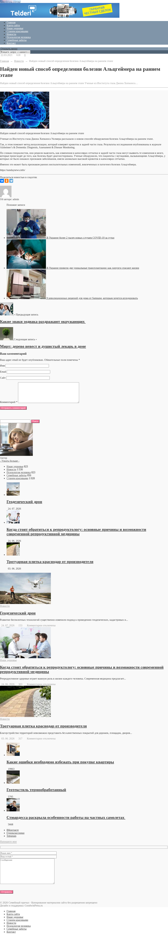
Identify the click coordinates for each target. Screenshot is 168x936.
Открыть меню (8, 48)
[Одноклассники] (7, 181)
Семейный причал (10, 1)
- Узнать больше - (9, 460)
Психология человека (19, 37)
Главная (11, 22)
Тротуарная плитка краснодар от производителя (50, 561)
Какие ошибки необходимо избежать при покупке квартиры (60, 762)
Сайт (3, 377)
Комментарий (8, 402)
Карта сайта (13, 25)
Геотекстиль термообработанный (36, 790)
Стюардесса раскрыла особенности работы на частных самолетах (66, 817)
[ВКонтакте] (2, 181)
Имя (2, 365)
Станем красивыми (17, 31)
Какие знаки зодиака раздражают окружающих (43, 321)
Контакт (11, 43)
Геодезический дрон (24, 502)
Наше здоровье (15, 28)
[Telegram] (11, 181)
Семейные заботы (17, 40)
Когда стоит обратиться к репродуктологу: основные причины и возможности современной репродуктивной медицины (76, 531)
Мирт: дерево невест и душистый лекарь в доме (43, 346)
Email (3, 371)
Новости (11, 34)
